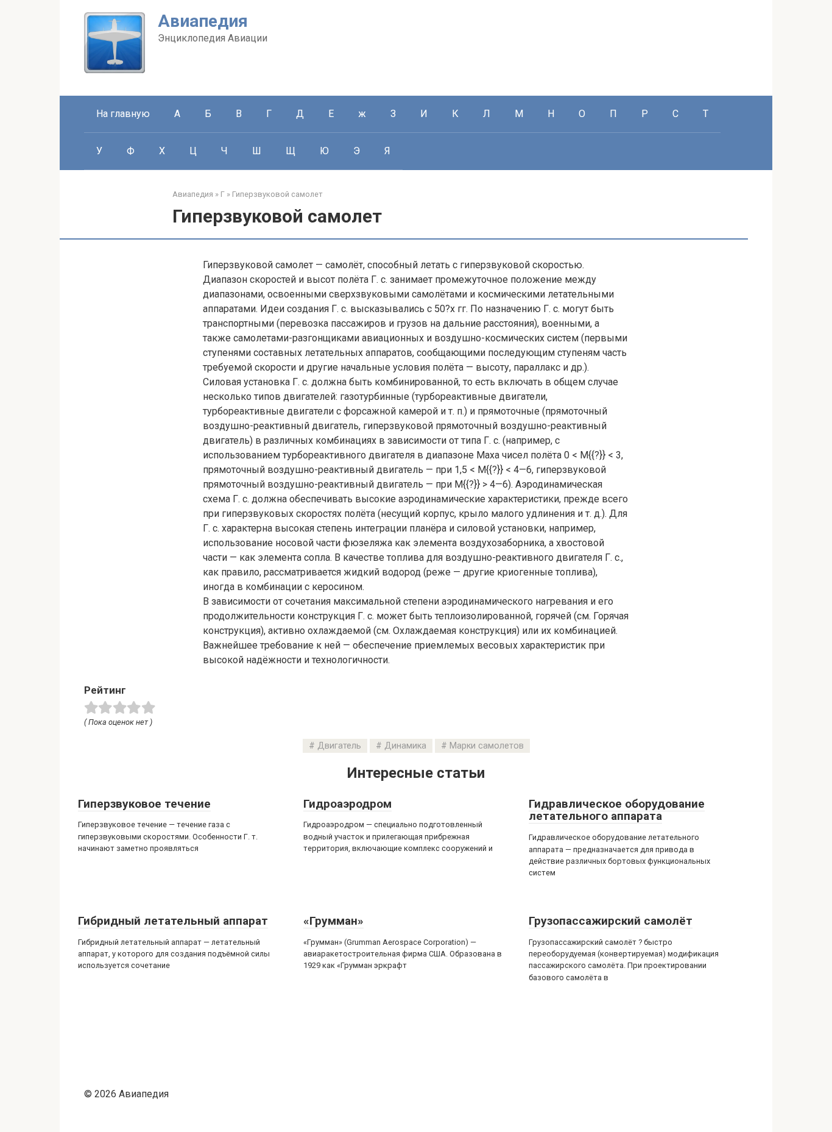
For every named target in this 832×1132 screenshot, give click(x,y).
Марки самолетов (486, 746)
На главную (123, 113)
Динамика (405, 746)
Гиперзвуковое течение (144, 804)
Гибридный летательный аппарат (173, 921)
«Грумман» (333, 921)
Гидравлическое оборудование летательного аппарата (617, 810)
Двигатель (339, 746)
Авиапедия (203, 21)
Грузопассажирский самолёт (611, 921)
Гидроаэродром (347, 804)
